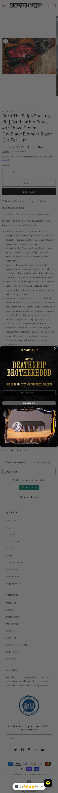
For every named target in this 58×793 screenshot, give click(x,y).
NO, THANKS (29, 407)
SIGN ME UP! (29, 403)
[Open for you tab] (48, 783)
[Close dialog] (55, 348)
